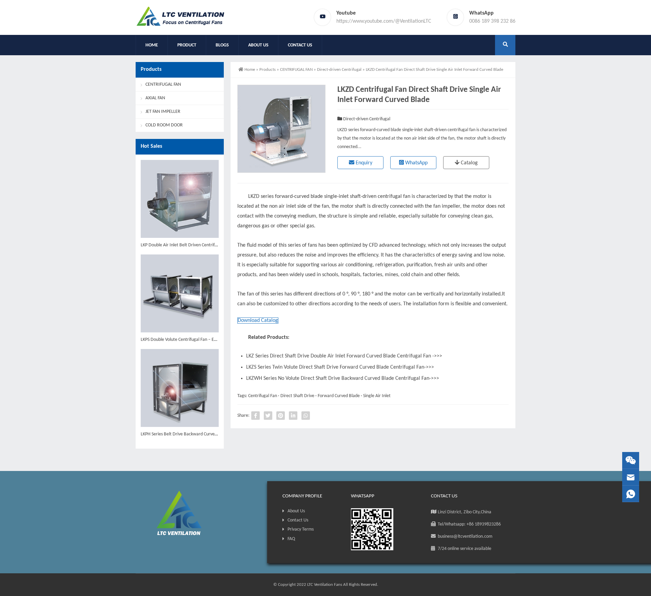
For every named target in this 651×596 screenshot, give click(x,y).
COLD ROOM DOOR (164, 125)
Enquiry (363, 163)
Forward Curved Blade (339, 395)
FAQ (291, 538)
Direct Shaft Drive (297, 395)
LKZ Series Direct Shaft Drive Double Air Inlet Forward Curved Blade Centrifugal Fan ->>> (344, 356)
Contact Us (298, 520)
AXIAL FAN (155, 98)
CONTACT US (300, 45)
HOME (151, 45)
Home (249, 69)
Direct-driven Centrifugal (339, 69)
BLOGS (222, 45)
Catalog (468, 163)
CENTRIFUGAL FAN (296, 69)
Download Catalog (258, 320)
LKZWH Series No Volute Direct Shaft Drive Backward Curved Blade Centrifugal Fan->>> (342, 378)
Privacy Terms (301, 529)
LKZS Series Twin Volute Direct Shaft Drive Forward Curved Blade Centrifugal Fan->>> (340, 367)
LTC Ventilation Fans (324, 584)
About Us (296, 511)
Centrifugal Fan (262, 395)
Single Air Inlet (377, 395)
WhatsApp (416, 163)
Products (267, 69)
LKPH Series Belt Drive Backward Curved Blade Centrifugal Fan (200, 434)
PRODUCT (186, 45)
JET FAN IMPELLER (162, 111)
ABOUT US (258, 45)
